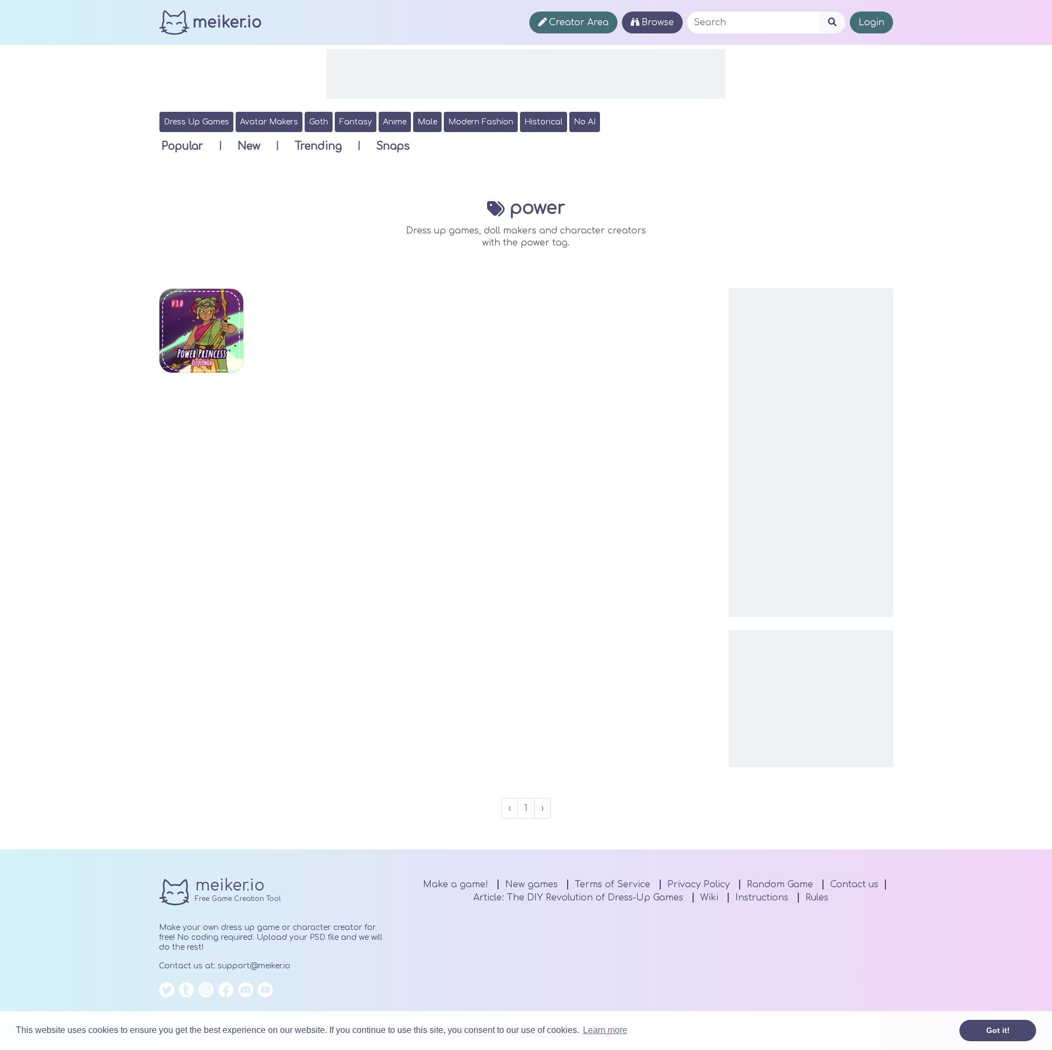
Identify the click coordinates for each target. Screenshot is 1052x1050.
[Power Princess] (201, 331)
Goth (318, 122)
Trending (318, 146)
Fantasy (355, 122)
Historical (543, 122)
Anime (395, 122)
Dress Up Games (196, 122)
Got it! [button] (998, 1030)
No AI (585, 122)
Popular (182, 146)
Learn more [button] (605, 1030)
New (249, 146)
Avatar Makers (269, 122)
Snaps (393, 146)
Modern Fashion (480, 122)
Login (871, 22)
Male (427, 122)
